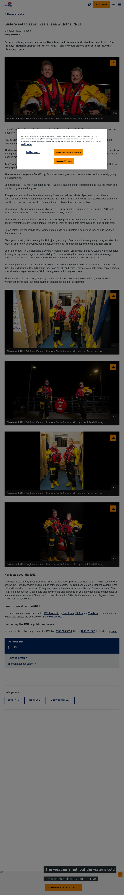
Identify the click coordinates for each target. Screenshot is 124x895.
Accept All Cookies (64, 161)
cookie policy (26, 144)
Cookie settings (33, 152)
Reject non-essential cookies (68, 152)
